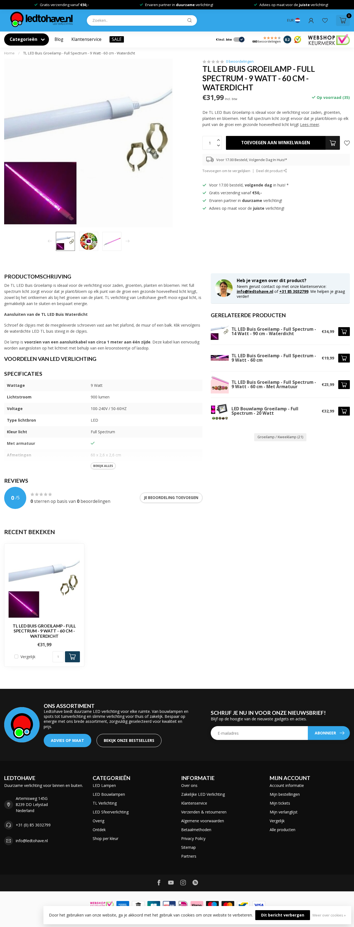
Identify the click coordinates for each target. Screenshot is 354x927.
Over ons (189, 785)
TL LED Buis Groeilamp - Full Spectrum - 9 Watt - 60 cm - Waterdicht (79, 53)
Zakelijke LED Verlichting (203, 794)
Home (9, 53)
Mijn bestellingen (285, 794)
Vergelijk (27, 657)
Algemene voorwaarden (202, 820)
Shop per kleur (105, 838)
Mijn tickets (280, 803)
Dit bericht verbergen (282, 915)
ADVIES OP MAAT (67, 740)
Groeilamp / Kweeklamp (280, 437)
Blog (58, 39)
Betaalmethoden (196, 829)
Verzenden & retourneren (204, 812)
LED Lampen (104, 785)
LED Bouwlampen (109, 794)
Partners (188, 856)
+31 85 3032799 (293, 291)
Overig (98, 820)
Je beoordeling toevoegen (171, 497)
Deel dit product (269, 171)
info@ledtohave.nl (255, 291)
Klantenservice (86, 39)
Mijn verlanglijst (284, 812)
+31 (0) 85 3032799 (33, 825)
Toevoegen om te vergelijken (226, 171)
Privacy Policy (193, 838)
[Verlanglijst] (325, 20)
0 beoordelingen (240, 61)
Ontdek (99, 829)
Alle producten (282, 829)
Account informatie (287, 785)
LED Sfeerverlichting (111, 812)
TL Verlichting (105, 803)
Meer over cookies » (329, 915)
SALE (117, 39)
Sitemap (188, 847)
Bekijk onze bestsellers (129, 740)
